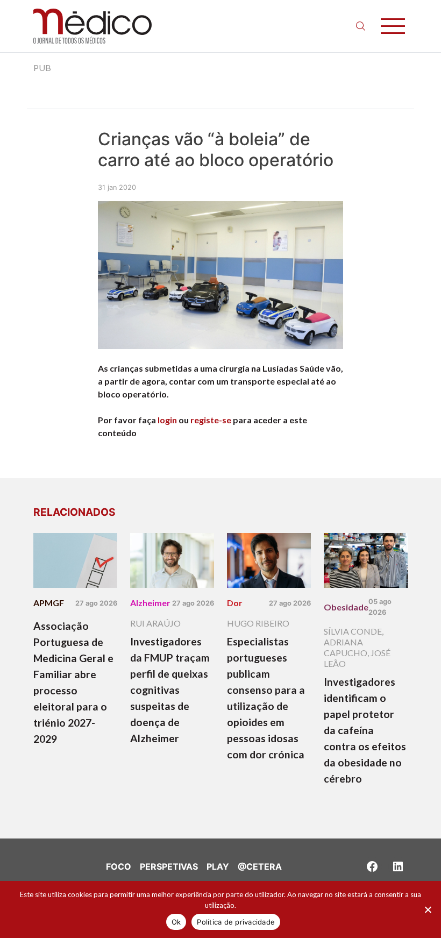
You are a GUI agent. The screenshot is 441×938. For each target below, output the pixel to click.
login (167, 420)
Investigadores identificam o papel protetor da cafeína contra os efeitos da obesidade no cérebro (365, 730)
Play (218, 866)
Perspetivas (169, 866)
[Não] (427, 909)
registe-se (210, 420)
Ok (176, 922)
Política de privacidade (236, 922)
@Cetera (260, 866)
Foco (118, 866)
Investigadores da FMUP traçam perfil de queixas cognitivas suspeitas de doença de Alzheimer (170, 689)
